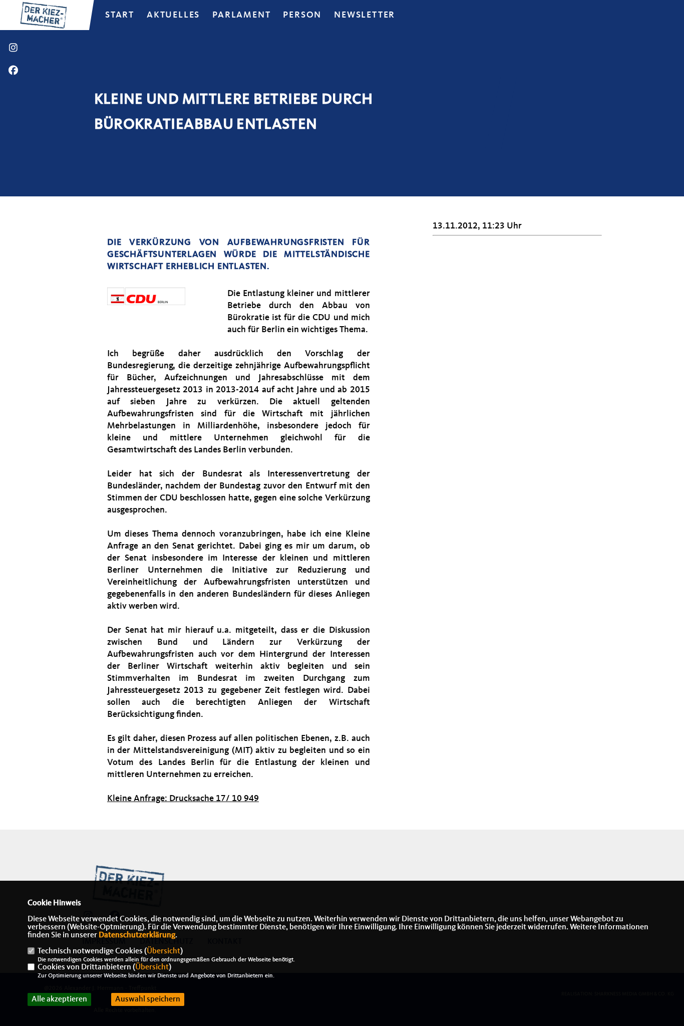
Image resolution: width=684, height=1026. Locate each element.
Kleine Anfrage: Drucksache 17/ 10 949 (183, 798)
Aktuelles (173, 15)
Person (302, 15)
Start (119, 15)
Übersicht (163, 951)
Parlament (241, 15)
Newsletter (364, 15)
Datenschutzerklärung (137, 935)
